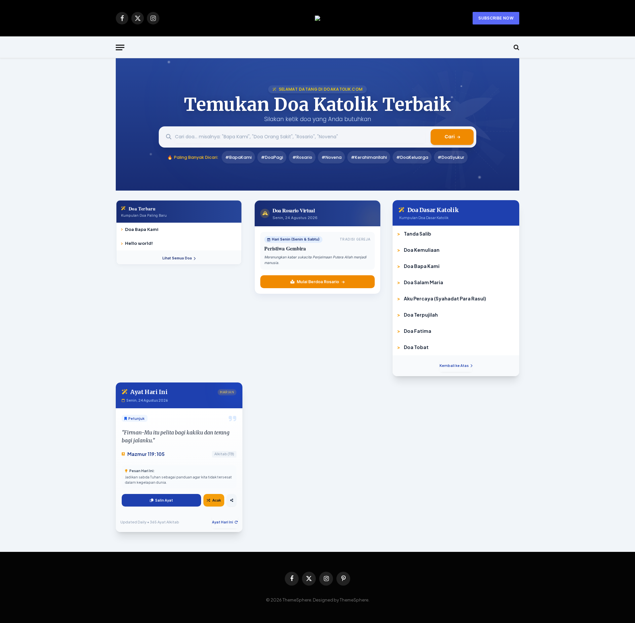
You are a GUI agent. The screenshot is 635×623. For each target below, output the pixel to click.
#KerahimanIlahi (369, 157)
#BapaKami (238, 157)
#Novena (331, 157)
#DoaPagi (272, 157)
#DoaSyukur (451, 157)
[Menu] (120, 47)
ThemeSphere (354, 599)
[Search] (515, 47)
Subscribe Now (496, 18)
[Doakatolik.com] (317, 18)
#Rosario (302, 157)
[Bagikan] (231, 500)
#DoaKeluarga (412, 157)
